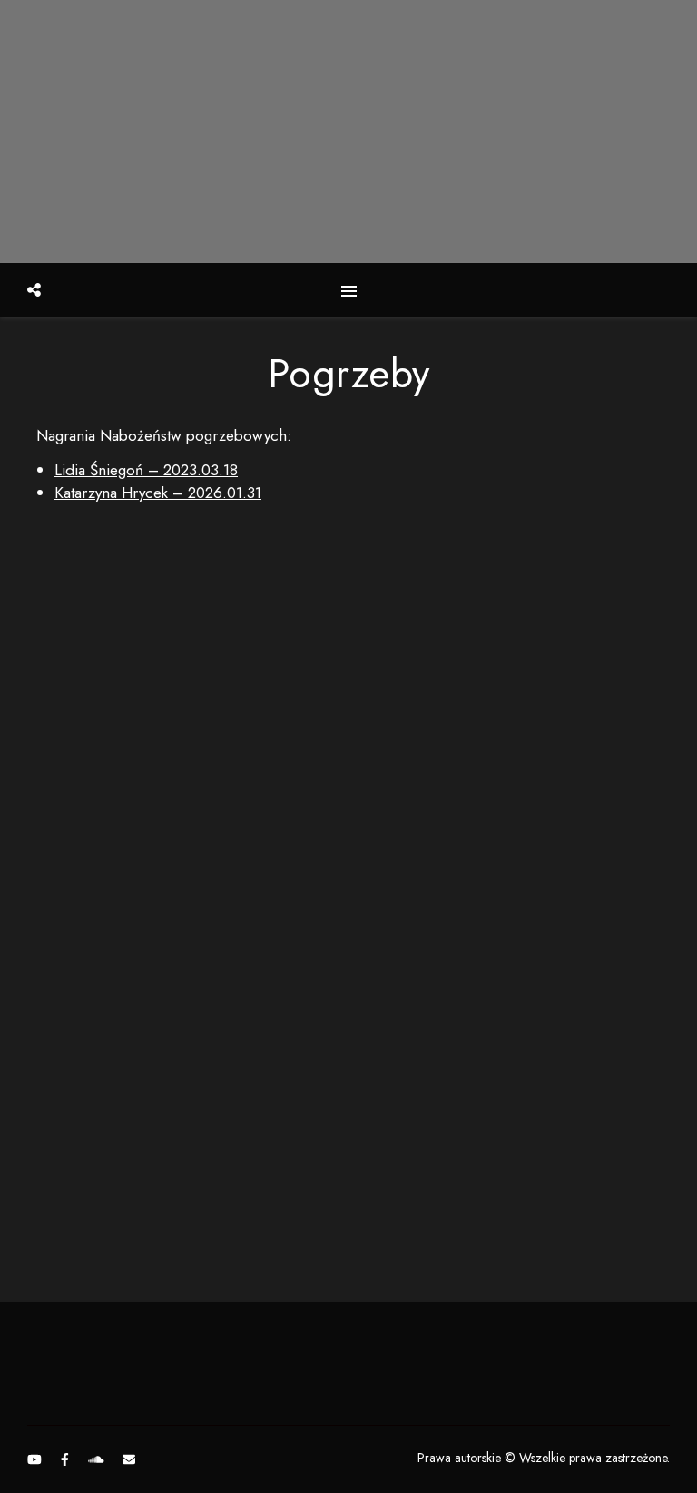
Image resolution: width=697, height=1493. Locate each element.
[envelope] (129, 1459)
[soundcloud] (98, 1459)
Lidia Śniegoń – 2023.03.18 (146, 470)
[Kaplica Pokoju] (348, 131)
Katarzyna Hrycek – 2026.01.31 (157, 492)
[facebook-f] (67, 1459)
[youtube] (36, 1459)
